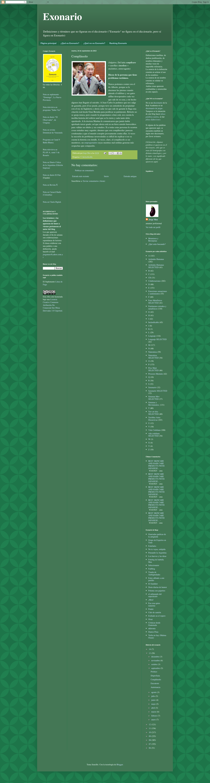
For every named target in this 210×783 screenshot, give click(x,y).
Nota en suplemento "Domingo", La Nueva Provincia (52, 97)
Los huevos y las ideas (157, 556)
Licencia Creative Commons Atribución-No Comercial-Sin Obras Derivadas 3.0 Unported (52, 305)
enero (153, 719)
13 (150, 653)
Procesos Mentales (155, 373)
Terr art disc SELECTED (153, 412)
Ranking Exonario (118, 43)
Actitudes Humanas (156, 259)
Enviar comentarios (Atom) (94, 181)
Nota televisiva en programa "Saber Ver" (52, 108)
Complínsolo (156, 679)
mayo (153, 704)
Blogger (120, 764)
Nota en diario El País (52, 175)
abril (153, 707)
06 (150, 748)
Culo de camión (154, 612)
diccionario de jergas (154, 108)
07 (150, 744)
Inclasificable (88, 157)
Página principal (48, 43)
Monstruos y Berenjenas (153, 239)
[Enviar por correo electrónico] (109, 153)
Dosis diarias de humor (157, 587)
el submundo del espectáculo (155, 595)
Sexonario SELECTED (157, 390)
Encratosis (155, 683)
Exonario (62, 16)
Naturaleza (152, 351)
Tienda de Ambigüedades (154, 573)
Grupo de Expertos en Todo (157, 541)
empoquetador (90, 142)
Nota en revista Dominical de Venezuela (52, 131)
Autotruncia (155, 687)
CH (149, 277)
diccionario (158, 102)
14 (150, 649)
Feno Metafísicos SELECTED (155, 301)
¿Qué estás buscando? (157, 244)
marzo (154, 711)
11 (150, 728)
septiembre (156, 668)
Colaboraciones (154, 281)
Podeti (150, 609)
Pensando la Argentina (157, 552)
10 (150, 732)
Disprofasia (155, 675)
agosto (154, 692)
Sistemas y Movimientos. (153, 403)
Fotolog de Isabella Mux (156, 560)
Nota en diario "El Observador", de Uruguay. (50, 120)
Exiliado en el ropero (156, 615)
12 (150, 724)
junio (153, 700)
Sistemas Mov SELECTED (154, 397)
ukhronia (151, 628)
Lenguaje (152, 335)
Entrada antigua (130, 176)
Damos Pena (153, 631)
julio (153, 696)
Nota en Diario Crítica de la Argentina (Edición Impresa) (53, 165)
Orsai (150, 619)
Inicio (106, 176)
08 (150, 740)
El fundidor (153, 583)
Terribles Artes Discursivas (154, 418)
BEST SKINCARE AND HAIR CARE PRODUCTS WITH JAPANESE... (156, 464)
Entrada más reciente (80, 176)
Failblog (151, 568)
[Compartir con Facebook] (118, 153)
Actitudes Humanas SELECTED (156, 266)
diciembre (155, 656)
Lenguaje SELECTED (157, 339)
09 (150, 736)
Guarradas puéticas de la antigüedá (157, 535)
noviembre (155, 660)
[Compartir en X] (115, 153)
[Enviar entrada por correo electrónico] (105, 153)
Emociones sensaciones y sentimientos (157, 292)
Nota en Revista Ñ (50, 184)
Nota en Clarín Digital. (52, 202)
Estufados (152, 546)
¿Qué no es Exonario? (94, 43)
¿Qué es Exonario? (70, 43)
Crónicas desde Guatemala (154, 623)
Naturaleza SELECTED (153, 356)
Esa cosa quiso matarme (154, 604)
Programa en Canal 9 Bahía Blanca (51, 141)
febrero (154, 715)
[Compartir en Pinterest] (120, 153)
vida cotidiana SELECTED (154, 434)
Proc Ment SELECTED (153, 369)
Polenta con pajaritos (156, 590)
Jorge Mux (153, 219)
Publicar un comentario (84, 170)
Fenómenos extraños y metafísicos (157, 307)
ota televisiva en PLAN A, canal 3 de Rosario (51, 152)
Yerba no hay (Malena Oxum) (157, 636)
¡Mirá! (151, 599)
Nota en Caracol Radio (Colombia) (52, 193)
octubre (154, 664)
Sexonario (152, 387)
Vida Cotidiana (154, 430)
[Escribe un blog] (112, 153)
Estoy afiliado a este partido (156, 579)
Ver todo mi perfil (153, 227)
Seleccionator (153, 565)
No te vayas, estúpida (156, 549)
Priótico (154, 671)
